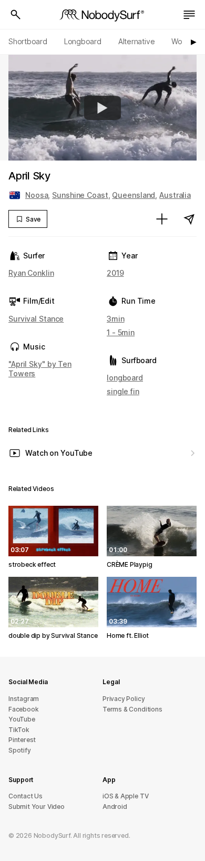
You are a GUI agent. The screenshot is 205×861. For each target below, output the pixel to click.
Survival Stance (36, 318)
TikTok (18, 730)
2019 (115, 272)
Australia (175, 195)
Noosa (36, 195)
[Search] (15, 14)
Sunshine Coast (80, 195)
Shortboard (27, 41)
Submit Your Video (36, 806)
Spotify (19, 750)
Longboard (82, 41)
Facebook (23, 709)
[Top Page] (102, 14)
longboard (125, 377)
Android (114, 806)
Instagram (23, 699)
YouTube (21, 719)
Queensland (133, 195)
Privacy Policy (123, 699)
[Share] (189, 219)
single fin (123, 391)
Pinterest (22, 740)
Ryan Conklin (31, 272)
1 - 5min (121, 332)
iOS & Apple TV (125, 796)
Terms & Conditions (132, 709)
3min (116, 318)
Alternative (136, 41)
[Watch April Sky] (102, 108)
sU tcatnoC (25, 796)
